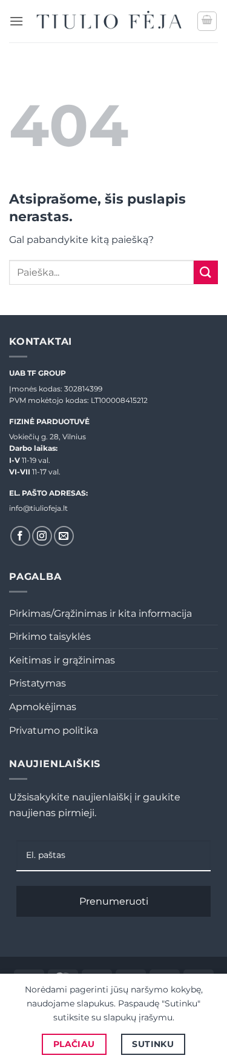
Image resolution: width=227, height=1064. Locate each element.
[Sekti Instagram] (42, 536)
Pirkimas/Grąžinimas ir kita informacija (100, 613)
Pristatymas (37, 683)
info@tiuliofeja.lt (38, 508)
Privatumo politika (53, 730)
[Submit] (206, 272)
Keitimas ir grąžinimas (62, 660)
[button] (16, 21)
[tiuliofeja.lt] (110, 21)
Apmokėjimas (42, 707)
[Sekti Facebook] (20, 536)
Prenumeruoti (113, 901)
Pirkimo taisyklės (50, 636)
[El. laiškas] (64, 536)
